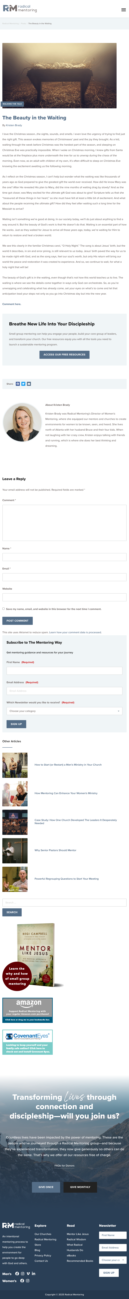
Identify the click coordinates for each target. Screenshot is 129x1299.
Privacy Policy (43, 1256)
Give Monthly (80, 1187)
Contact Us (41, 1261)
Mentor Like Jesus (78, 1234)
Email (6, 569)
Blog (37, 1250)
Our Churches (43, 1234)
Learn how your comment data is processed (75, 632)
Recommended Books (80, 1261)
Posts (23, 23)
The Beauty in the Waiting (34, 118)
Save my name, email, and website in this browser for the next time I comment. (53, 609)
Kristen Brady (14, 125)
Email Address (22, 682)
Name (6, 549)
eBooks (71, 1256)
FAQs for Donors (65, 1166)
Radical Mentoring (10, 23)
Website (7, 589)
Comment (9, 500)
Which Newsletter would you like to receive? (40, 703)
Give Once (46, 1187)
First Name (20, 662)
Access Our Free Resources (64, 355)
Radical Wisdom (76, 1239)
